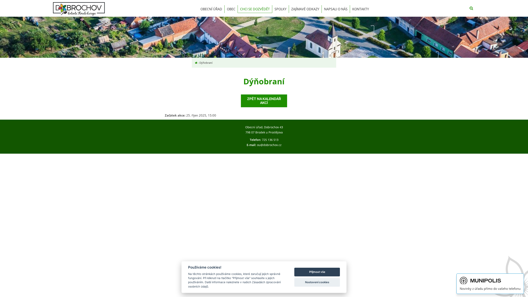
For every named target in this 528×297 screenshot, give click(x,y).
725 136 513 (270, 140)
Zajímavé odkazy (305, 9)
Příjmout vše (317, 271)
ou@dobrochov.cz (269, 145)
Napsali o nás (336, 9)
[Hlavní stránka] (196, 63)
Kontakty (360, 9)
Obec (231, 9)
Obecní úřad (211, 9)
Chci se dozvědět (255, 9)
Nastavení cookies (317, 282)
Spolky (280, 9)
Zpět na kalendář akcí (264, 101)
